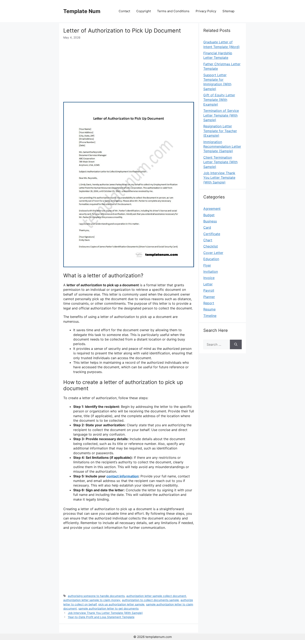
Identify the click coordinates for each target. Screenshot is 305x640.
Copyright (143, 11)
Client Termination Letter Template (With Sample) (220, 162)
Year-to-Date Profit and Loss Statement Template (101, 617)
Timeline (209, 316)
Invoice (209, 278)
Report (208, 303)
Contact (124, 11)
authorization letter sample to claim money (91, 600)
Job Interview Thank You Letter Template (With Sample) (105, 613)
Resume (209, 309)
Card (207, 227)
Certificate (211, 234)
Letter (208, 284)
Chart (207, 240)
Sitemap (228, 11)
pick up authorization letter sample (121, 604)
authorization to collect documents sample (150, 600)
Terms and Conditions (173, 11)
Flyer (207, 265)
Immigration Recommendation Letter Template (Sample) (222, 146)
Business (210, 221)
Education (211, 259)
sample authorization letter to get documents (108, 608)
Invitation (210, 271)
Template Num (81, 11)
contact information (122, 476)
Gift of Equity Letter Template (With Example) (219, 99)
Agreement (212, 208)
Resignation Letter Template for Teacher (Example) (220, 131)
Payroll (208, 290)
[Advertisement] (128, 71)
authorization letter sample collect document (156, 596)
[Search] (236, 344)
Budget (209, 215)
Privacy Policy (206, 11)
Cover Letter (213, 253)
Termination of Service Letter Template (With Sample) (221, 115)
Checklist (210, 246)
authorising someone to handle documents (96, 596)
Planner (209, 297)
